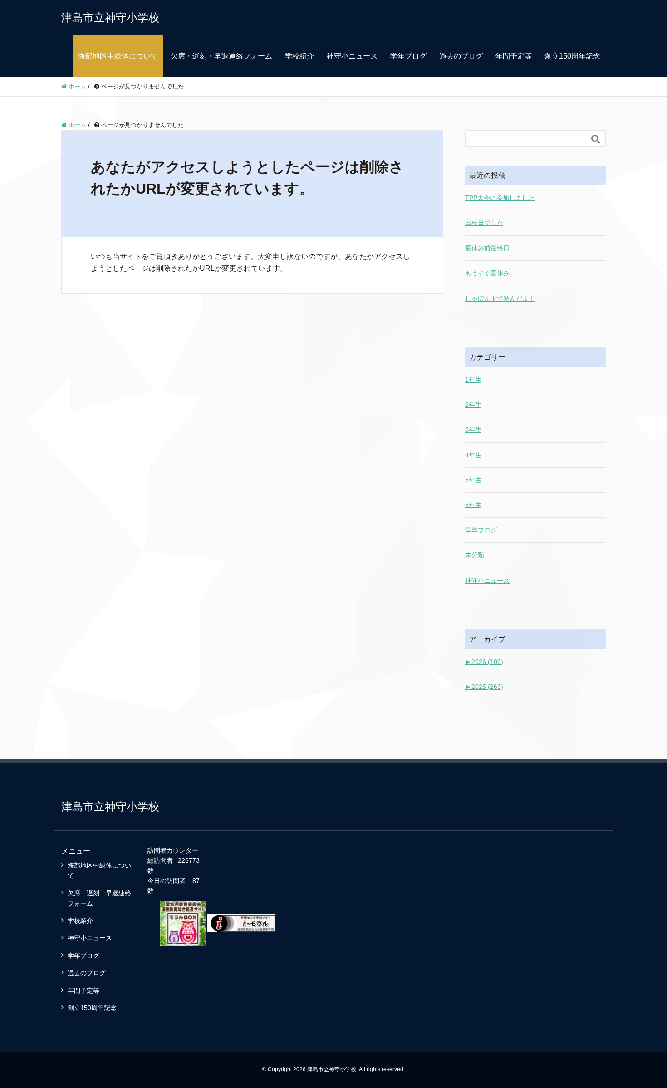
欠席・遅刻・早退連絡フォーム (221, 56)
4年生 (473, 455)
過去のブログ (461, 56)
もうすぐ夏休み (487, 273)
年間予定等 (513, 56)
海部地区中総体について (118, 56)
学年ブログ (408, 56)
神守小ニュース (352, 56)
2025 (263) (484, 686)
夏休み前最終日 (487, 248)
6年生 (473, 504)
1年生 (473, 379)
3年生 (473, 429)
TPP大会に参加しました (500, 197)
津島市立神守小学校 (110, 17)
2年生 (473, 404)
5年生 (473, 479)
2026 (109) (484, 661)
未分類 (474, 555)
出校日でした (484, 222)
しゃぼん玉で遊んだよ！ (500, 298)
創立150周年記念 (572, 56)
